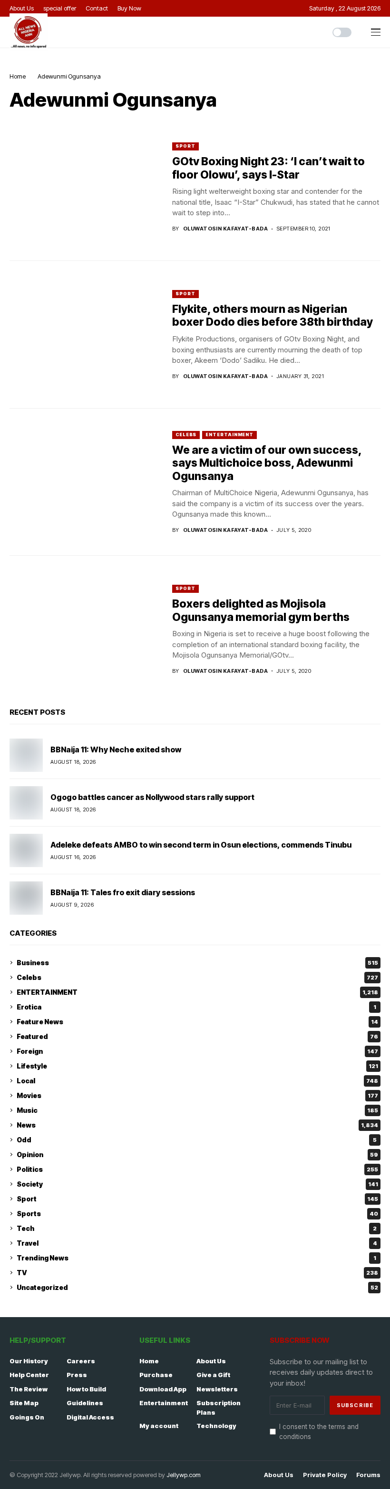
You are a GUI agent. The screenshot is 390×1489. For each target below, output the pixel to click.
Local (197, 1081)
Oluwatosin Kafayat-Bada (225, 229)
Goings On (27, 1417)
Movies (197, 1095)
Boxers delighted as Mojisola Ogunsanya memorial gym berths (261, 610)
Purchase (156, 1375)
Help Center (29, 1375)
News (197, 1125)
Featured (197, 1036)
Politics (197, 1169)
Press (77, 1375)
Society (197, 1184)
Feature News (197, 1022)
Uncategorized (197, 1287)
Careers (81, 1361)
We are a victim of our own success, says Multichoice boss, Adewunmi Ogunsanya (267, 463)
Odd (197, 1140)
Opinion (197, 1154)
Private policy (325, 1475)
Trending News (196, 1258)
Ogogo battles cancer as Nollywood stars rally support (152, 797)
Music (197, 1110)
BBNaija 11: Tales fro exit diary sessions (122, 892)
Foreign (197, 1051)
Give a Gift (213, 1375)
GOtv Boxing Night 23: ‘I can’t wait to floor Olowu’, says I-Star (268, 168)
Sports (197, 1213)
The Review (29, 1389)
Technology (216, 1425)
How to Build (86, 1389)
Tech (197, 1228)
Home (18, 76)
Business (197, 963)
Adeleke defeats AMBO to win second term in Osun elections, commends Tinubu (200, 844)
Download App (162, 1389)
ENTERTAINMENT (229, 434)
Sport (185, 146)
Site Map (24, 1403)
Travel (197, 1243)
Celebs (186, 434)
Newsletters (217, 1389)
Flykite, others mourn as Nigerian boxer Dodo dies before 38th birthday (272, 315)
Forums (368, 1475)
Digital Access (90, 1417)
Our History (29, 1361)
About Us (211, 1361)
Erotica (196, 1007)
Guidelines (85, 1403)
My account (158, 1425)
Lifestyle (197, 1066)
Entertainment (163, 1403)
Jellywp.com (183, 1475)
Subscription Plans (218, 1407)
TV (197, 1273)
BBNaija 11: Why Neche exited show (115, 749)
